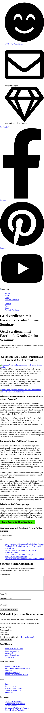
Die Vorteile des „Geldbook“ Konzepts (19, 554)
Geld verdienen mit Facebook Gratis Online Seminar (24, 544)
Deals (7, 298)
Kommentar (5, 575)
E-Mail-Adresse (6, 598)
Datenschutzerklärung (29, 637)
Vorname (3, 627)
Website (3, 605)
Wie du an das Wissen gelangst (16, 557)
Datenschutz (4, 635)
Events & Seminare (12, 300)
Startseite (8, 293)
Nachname (4, 630)
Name (3, 594)
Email (2, 632)
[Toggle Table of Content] (2, 540)
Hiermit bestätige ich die (20, 637)
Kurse (7, 296)
